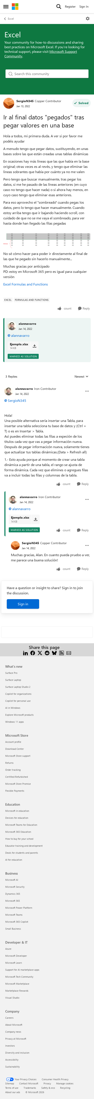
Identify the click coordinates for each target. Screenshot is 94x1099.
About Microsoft (13, 1024)
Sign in (23, 604)
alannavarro (27, 324)
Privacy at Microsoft (15, 1038)
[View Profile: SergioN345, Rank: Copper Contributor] (8, 103)
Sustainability (12, 1066)
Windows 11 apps (14, 721)
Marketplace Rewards (16, 990)
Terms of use (11, 1087)
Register (70, 6)
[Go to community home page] (15, 6)
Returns (9, 762)
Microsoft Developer (16, 955)
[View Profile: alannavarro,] (12, 326)
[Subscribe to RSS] (61, 652)
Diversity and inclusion (17, 1052)
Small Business (13, 928)
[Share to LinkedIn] (25, 652)
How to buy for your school (19, 838)
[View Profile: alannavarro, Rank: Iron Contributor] (8, 391)
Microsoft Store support (17, 755)
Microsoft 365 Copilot (16, 921)
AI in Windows (12, 707)
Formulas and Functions (30, 284)
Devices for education (16, 817)
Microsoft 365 (12, 900)
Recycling (65, 1087)
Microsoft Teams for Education (21, 824)
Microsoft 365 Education (18, 831)
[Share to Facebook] (32, 652)
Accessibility (11, 1059)
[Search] (58, 6)
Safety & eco (48, 1087)
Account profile (13, 741)
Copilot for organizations (18, 693)
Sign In (84, 6)
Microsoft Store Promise (18, 783)
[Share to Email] (68, 652)
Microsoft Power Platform (18, 907)
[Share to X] (40, 652)
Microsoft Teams (14, 914)
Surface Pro (11, 672)
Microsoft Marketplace (17, 983)
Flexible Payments (14, 790)
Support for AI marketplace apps (22, 969)
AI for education (13, 859)
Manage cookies (64, 1083)
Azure (8, 948)
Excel (11, 18)
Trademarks (30, 1087)
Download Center (14, 748)
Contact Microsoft (28, 1083)
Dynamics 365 (12, 893)
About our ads (12, 1092)
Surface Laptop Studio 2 (17, 686)
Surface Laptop (13, 679)
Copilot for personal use (18, 700)
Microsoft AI (11, 879)
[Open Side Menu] (6, 6)
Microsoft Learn (13, 962)
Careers (9, 1017)
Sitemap (9, 1083)
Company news (13, 1031)
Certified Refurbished (16, 776)
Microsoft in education (17, 810)
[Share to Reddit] (47, 652)
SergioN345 (25, 101)
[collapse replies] (47, 385)
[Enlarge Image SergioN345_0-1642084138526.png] (46, 241)
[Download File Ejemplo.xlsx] (34, 346)
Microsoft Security (14, 886)
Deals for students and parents (21, 852)
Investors (10, 1045)
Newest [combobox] (82, 376)
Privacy (47, 1083)
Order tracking (13, 769)
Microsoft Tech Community (19, 976)
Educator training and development (24, 845)
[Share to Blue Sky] (54, 652)
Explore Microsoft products (19, 714)
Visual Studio (12, 997)
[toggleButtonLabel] (88, 18)
